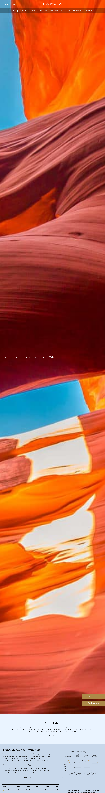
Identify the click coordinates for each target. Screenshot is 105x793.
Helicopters (23, 10)
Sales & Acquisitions (56, 10)
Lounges (33, 10)
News (6, 4)
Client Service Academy (74, 10)
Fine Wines (88, 10)
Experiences (43, 10)
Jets (14, 10)
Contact (12, 4)
